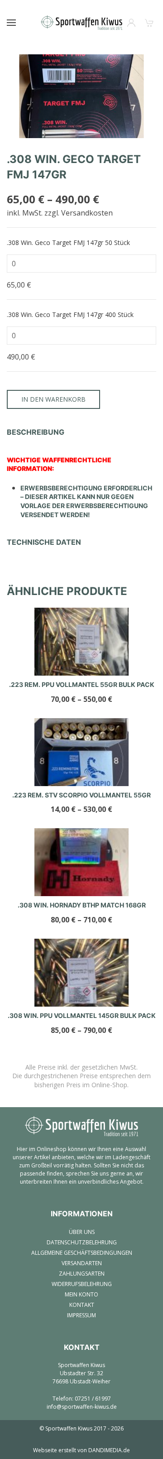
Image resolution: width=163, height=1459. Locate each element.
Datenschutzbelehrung (82, 1242)
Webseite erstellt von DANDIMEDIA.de (81, 1450)
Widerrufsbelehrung (82, 1284)
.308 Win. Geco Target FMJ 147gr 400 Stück (70, 314)
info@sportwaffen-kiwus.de (82, 1407)
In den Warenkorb (53, 399)
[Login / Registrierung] (131, 22)
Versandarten (82, 1263)
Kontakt (81, 1305)
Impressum (81, 1315)
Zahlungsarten (82, 1273)
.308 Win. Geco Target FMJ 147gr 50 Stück (68, 242)
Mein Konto (81, 1294)
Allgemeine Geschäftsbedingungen (81, 1253)
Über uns (82, 1232)
